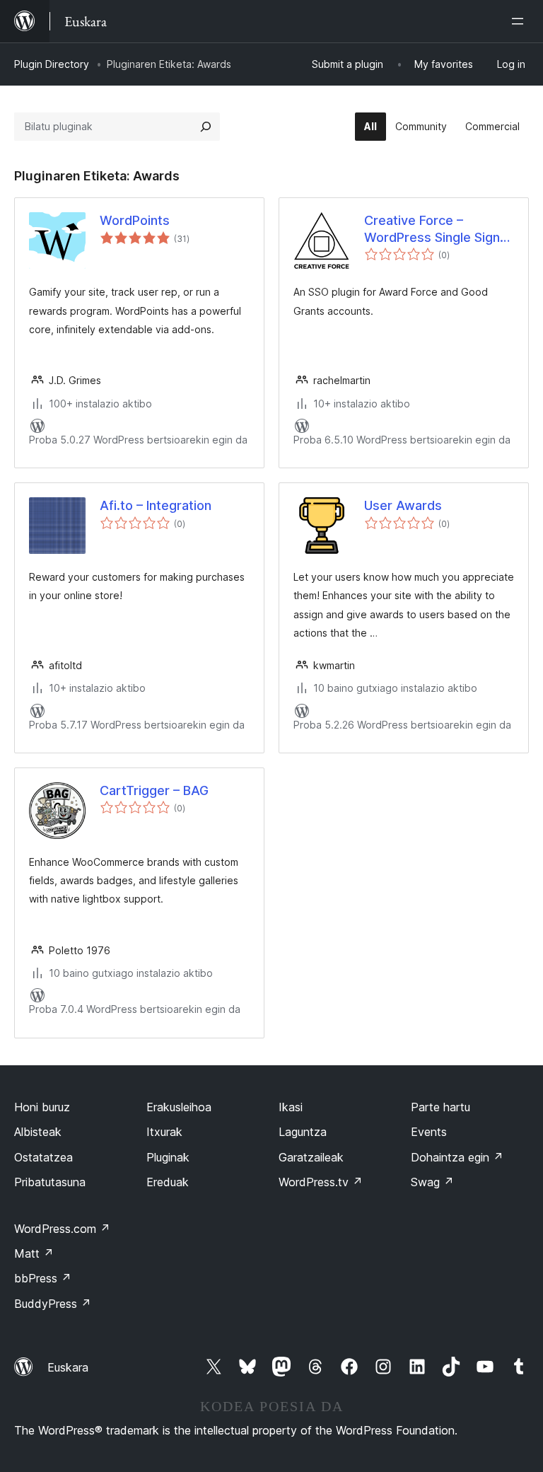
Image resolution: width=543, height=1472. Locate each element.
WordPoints (135, 220)
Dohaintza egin (457, 1157)
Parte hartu (440, 1107)
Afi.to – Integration (155, 505)
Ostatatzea (43, 1157)
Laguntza (303, 1132)
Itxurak (164, 1132)
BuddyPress (52, 1304)
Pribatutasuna (50, 1182)
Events (429, 1132)
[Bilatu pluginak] (206, 126)
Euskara (67, 1367)
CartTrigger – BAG (154, 790)
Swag (432, 1182)
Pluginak (167, 1157)
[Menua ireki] (520, 21)
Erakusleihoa (178, 1107)
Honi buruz (42, 1107)
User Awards (403, 505)
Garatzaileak (311, 1157)
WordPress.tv (321, 1182)
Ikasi (291, 1107)
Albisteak (38, 1132)
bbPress (42, 1278)
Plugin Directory (51, 64)
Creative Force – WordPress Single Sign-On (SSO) (435, 229)
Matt (34, 1253)
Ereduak (167, 1182)
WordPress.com (62, 1229)
